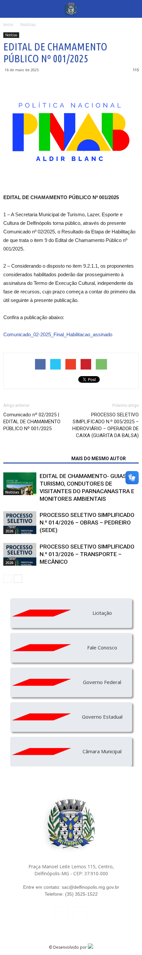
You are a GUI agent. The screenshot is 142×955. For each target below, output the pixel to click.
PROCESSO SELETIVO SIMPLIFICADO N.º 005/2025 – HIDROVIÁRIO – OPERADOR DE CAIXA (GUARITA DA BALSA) (105, 425)
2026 (9, 531)
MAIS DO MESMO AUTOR (98, 458)
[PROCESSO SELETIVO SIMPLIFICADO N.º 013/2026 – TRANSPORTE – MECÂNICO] (19, 554)
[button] (133, 9)
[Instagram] (80, 912)
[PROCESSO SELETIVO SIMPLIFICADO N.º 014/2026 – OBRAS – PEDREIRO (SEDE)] (19, 522)
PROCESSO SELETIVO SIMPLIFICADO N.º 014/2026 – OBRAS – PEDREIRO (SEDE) (87, 522)
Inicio (8, 24)
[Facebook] (62, 912)
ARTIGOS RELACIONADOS (35, 458)
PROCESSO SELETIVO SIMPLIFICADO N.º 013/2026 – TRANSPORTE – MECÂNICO (87, 554)
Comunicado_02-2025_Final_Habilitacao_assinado (57, 334)
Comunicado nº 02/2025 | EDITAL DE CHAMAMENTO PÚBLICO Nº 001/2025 (31, 422)
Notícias (11, 35)
